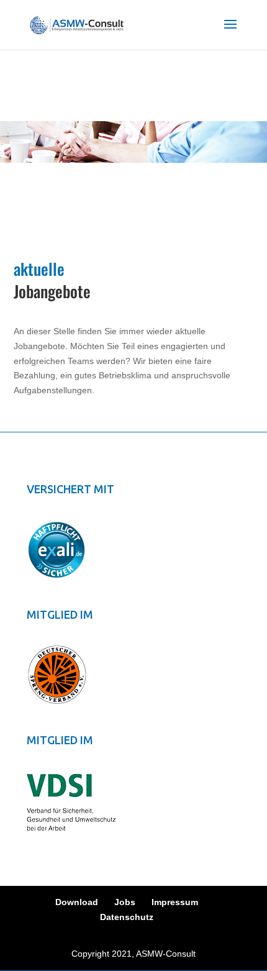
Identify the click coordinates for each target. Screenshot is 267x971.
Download (76, 902)
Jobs (124, 902)
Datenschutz (126, 917)
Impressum (175, 902)
